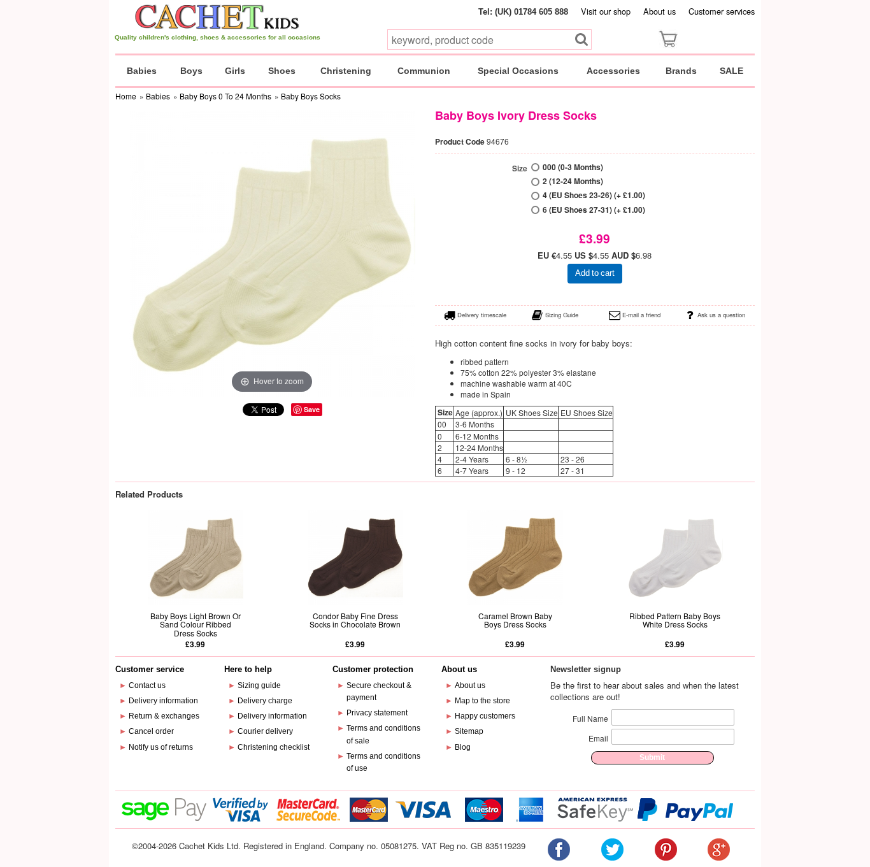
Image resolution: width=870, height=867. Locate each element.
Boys (191, 71)
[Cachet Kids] (217, 16)
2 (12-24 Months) (573, 181)
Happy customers (485, 716)
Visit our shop (606, 11)
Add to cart (595, 273)
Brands (681, 71)
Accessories (613, 71)
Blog (463, 747)
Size (519, 168)
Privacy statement (377, 712)
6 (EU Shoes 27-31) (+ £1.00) (594, 209)
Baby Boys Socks (311, 95)
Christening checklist (274, 747)
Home (125, 95)
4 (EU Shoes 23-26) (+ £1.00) (594, 195)
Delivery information (163, 700)
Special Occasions (518, 71)
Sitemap (469, 731)
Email (598, 738)
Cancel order (151, 731)
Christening (345, 71)
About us (659, 11)
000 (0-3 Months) (573, 167)
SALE (731, 71)
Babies (142, 71)
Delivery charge (265, 700)
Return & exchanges (164, 716)
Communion (423, 71)
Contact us (147, 685)
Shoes (282, 71)
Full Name (590, 718)
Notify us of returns (161, 747)
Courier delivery (265, 731)
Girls (235, 71)
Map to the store (482, 700)
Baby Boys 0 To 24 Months (225, 95)
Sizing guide (259, 685)
